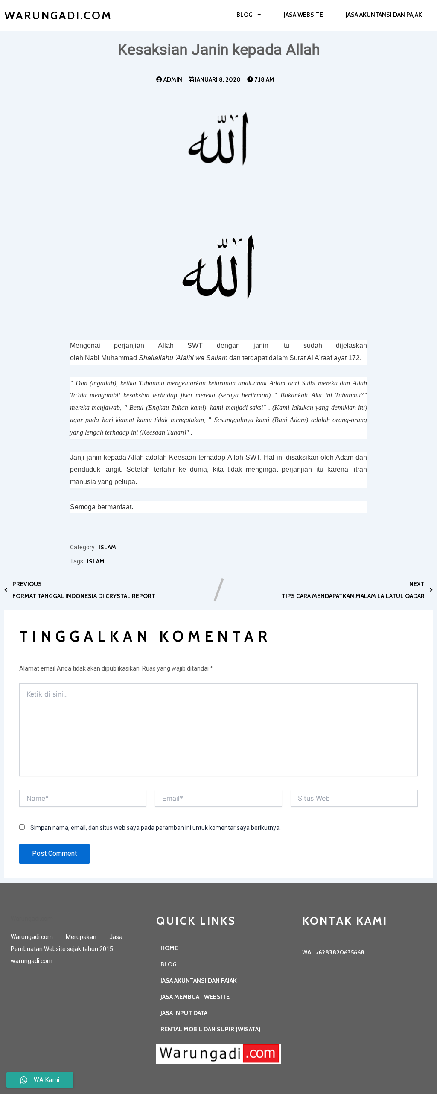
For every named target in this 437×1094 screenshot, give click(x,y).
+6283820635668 (339, 952)
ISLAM (96, 561)
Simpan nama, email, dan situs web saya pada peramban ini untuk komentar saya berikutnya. (155, 827)
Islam (107, 547)
